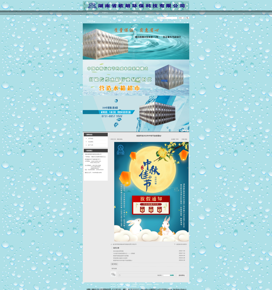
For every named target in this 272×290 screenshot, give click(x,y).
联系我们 (105, 17)
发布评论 (182, 275)
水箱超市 (120, 12)
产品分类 (90, 21)
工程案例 (135, 12)
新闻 (180, 18)
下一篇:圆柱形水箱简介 (180, 244)
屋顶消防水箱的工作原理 (120, 258)
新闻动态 (150, 12)
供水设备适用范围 (118, 251)
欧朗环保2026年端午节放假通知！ (123, 260)
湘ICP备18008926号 (134, 289)
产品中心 (105, 12)
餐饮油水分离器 (135, 17)
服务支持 (90, 17)
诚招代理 (120, 17)
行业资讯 (90, 142)
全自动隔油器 (149, 17)
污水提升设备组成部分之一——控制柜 (124, 253)
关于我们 (90, 12)
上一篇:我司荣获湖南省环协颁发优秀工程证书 (123, 244)
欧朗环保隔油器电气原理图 (121, 256)
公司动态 (90, 138)
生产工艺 (90, 145)
